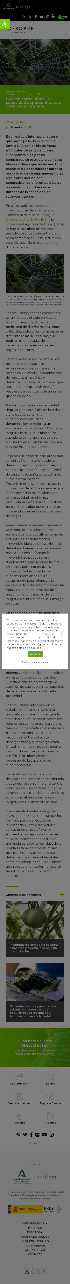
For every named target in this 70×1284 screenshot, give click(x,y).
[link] (5, 24)
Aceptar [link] (35, 653)
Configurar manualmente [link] (35, 662)
